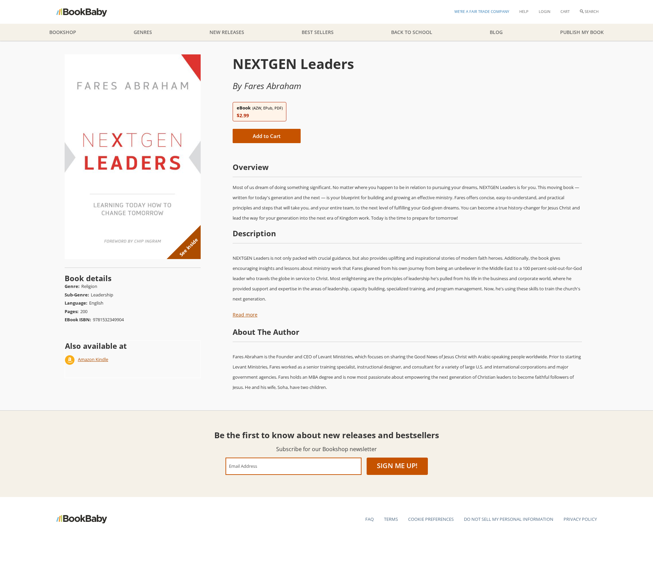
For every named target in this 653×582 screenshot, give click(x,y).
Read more (245, 314)
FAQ (369, 519)
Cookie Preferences (431, 519)
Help (524, 11)
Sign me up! (397, 465)
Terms (391, 519)
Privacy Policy (580, 519)
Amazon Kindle (93, 359)
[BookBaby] (87, 12)
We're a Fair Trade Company (481, 11)
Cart (565, 11)
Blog (496, 32)
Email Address (243, 466)
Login (544, 11)
